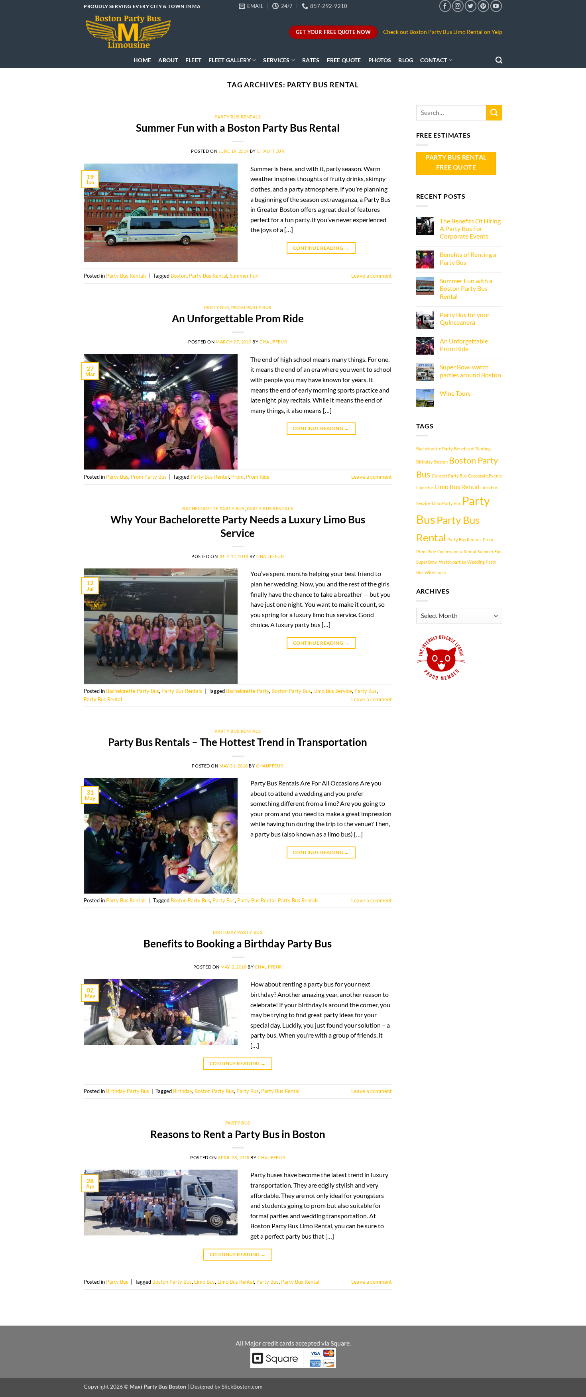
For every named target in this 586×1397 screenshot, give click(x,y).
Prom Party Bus (251, 307)
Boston (179, 275)
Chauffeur (270, 151)
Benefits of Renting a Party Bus (468, 258)
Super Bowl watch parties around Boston (470, 370)
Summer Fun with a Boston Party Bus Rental (238, 128)
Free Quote (344, 60)
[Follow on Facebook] (445, 6)
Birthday (182, 1091)
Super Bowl (427, 561)
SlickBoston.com (242, 1386)
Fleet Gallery (229, 60)
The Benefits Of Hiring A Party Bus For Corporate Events (470, 228)
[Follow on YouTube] (496, 6)
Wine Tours (455, 393)
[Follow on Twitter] (470, 6)
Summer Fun (244, 275)
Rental (470, 551)
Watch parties (452, 561)
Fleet (193, 60)
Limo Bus (204, 1282)
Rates (310, 60)
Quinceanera (449, 551)
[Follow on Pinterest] (483, 6)
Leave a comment (371, 275)
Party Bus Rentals (237, 116)
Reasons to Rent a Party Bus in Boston (237, 1134)
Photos (379, 60)
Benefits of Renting (472, 448)
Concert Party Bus (449, 475)
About (168, 60)
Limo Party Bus (446, 503)
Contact (433, 60)
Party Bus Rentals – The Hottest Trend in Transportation (237, 742)
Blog (405, 60)
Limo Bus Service (332, 691)
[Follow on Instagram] (458, 6)
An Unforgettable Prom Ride (238, 318)
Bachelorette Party (247, 691)
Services (276, 60)
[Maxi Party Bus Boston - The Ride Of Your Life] (129, 32)
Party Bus (216, 307)
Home (142, 60)
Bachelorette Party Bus (213, 508)
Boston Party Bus (291, 691)
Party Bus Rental (208, 275)
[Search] (499, 60)
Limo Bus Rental (235, 1282)
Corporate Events (485, 475)
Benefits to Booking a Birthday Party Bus (238, 943)
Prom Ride (257, 477)
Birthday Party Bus (237, 932)
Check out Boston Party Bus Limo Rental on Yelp (442, 32)
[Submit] (494, 112)
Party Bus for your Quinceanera (465, 318)
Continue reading (321, 248)
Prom (237, 477)
